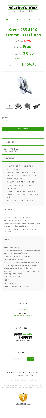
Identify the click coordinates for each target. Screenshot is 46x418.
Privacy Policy (22, 372)
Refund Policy (11, 372)
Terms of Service (34, 372)
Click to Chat (23, 309)
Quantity (4, 118)
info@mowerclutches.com (23, 316)
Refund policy (29, 375)
